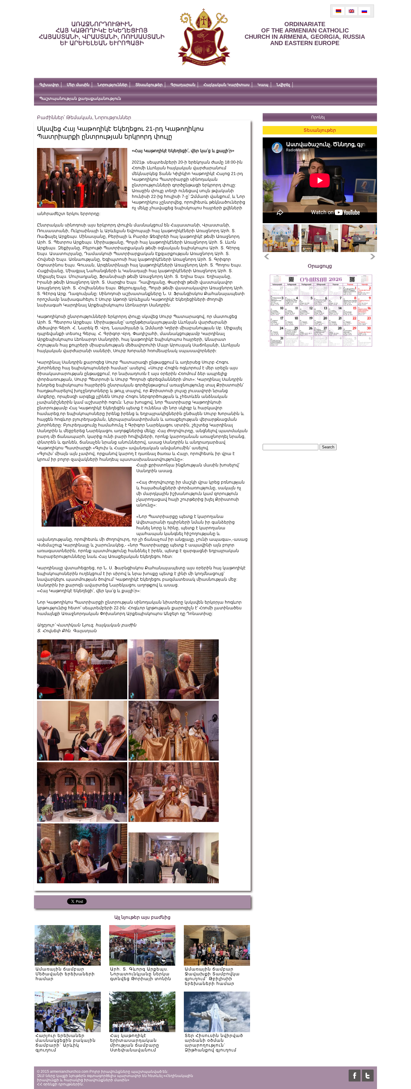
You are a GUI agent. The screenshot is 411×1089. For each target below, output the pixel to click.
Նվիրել (283, 84)
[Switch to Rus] (364, 11)
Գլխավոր (49, 84)
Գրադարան (183, 84)
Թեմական (79, 117)
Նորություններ (112, 84)
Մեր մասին (78, 84)
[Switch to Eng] (351, 11)
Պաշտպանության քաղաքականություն (80, 98)
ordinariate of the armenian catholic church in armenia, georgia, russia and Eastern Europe (305, 33)
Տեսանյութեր (148, 84)
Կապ (263, 84)
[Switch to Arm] (338, 11)
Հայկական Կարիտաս (226, 84)
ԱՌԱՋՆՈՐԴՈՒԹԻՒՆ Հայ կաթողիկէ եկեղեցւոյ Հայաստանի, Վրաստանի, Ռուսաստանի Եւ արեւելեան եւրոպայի (102, 33)
